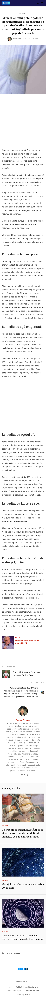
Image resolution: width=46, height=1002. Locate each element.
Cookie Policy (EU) (14, 991)
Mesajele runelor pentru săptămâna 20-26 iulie (23, 886)
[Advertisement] (23, 122)
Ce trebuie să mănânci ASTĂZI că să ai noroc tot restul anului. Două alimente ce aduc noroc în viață (22, 833)
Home (10, 987)
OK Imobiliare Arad (32, 991)
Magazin (22, 14)
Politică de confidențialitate (27, 987)
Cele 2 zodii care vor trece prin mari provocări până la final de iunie (23, 937)
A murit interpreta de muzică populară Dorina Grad (26, 673)
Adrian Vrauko (19, 39)
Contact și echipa (23, 995)
